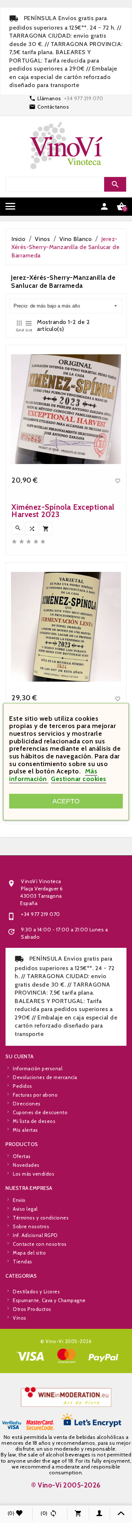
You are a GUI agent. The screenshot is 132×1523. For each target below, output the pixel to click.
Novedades (26, 1165)
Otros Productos (32, 1309)
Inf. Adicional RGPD (35, 1235)
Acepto (66, 801)
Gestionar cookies (78, 779)
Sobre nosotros (31, 1226)
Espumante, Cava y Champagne (49, 1300)
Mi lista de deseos (34, 1121)
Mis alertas (25, 1130)
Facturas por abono (35, 1095)
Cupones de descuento (40, 1112)
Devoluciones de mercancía (45, 1077)
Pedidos (22, 1086)
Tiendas (22, 1261)
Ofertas (22, 1156)
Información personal (37, 1068)
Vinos (19, 1318)
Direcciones (27, 1104)
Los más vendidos (33, 1174)
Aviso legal (25, 1209)
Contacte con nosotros (40, 1244)
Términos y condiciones (41, 1218)
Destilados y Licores (36, 1291)
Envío (19, 1200)
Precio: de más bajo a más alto (47, 306)
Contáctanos (53, 106)
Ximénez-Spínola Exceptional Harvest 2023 (62, 510)
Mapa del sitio (29, 1253)
